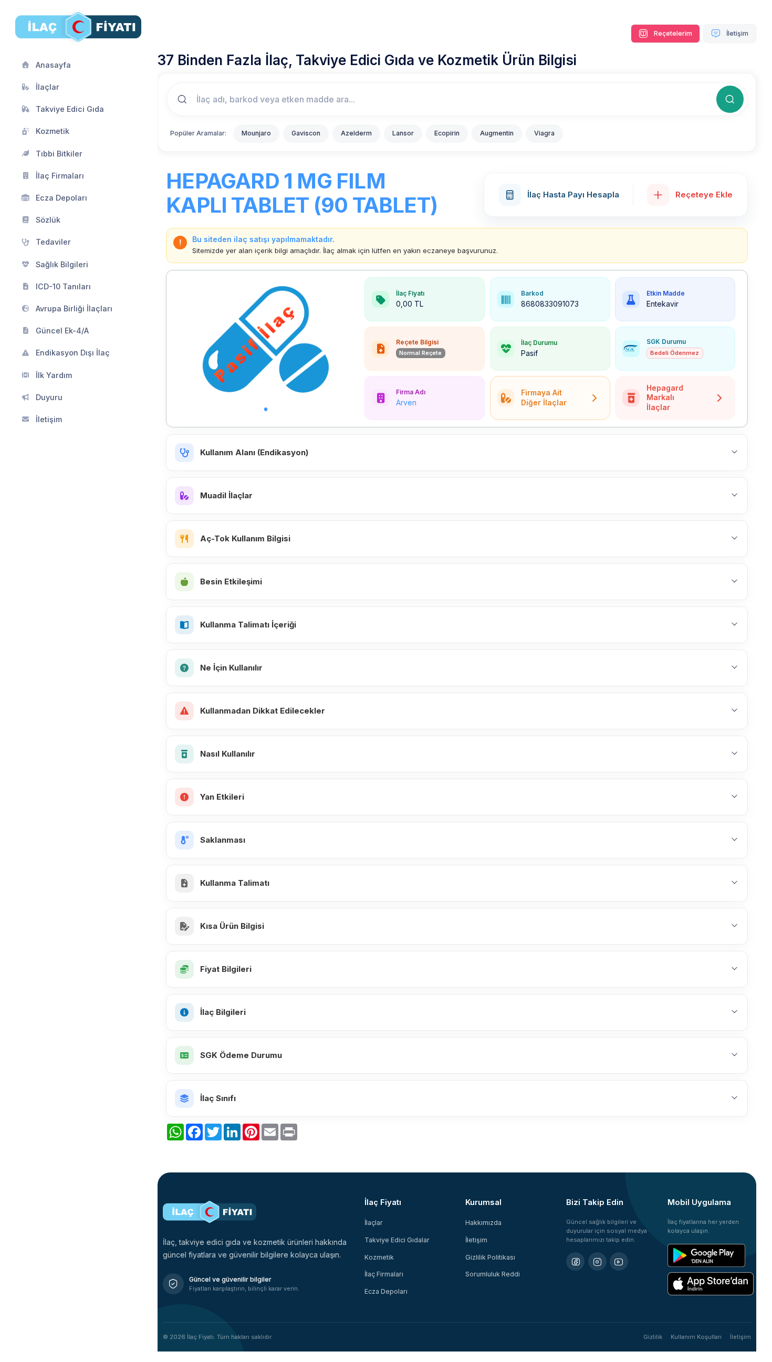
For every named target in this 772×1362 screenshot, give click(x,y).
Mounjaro (256, 133)
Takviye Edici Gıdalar (397, 1240)
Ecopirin (447, 133)
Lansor (403, 133)
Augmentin (497, 133)
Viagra (544, 133)
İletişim (736, 33)
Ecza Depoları (386, 1291)
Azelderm (356, 133)
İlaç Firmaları (383, 1274)
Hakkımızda (483, 1223)
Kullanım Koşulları (696, 1336)
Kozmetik (379, 1257)
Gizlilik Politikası (490, 1257)
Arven (406, 402)
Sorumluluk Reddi (492, 1274)
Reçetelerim (672, 33)
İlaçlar (373, 1223)
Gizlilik (652, 1336)
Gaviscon (305, 133)
